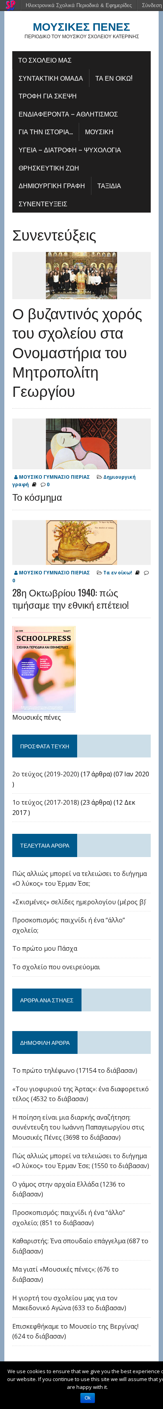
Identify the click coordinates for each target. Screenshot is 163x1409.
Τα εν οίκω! (114, 78)
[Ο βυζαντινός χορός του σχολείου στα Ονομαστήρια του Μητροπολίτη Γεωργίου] (81, 293)
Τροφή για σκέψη (48, 95)
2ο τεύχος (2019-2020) (45, 774)
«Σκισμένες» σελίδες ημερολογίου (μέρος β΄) (79, 902)
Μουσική (99, 131)
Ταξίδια (109, 185)
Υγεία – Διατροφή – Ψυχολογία (70, 149)
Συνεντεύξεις (43, 203)
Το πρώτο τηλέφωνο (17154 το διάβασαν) (74, 1070)
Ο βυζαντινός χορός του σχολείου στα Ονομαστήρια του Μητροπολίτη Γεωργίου (77, 352)
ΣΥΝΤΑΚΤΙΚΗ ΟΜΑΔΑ (51, 78)
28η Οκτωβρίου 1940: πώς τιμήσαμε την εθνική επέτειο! (70, 598)
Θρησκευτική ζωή (49, 167)
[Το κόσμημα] (81, 464)
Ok (88, 1398)
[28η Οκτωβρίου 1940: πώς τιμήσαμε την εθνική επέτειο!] (81, 559)
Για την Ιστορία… (46, 131)
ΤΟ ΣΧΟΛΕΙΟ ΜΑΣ (45, 60)
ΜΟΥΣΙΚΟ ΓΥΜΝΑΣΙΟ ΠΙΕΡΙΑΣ (54, 477)
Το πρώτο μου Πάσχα (44, 948)
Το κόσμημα (37, 496)
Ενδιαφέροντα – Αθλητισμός (68, 113)
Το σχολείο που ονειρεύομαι (56, 967)
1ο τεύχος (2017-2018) (45, 802)
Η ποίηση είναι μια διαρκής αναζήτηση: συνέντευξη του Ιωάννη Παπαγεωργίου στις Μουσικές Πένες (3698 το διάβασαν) (78, 1127)
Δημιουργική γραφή (52, 185)
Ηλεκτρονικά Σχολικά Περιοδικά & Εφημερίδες (79, 5)
